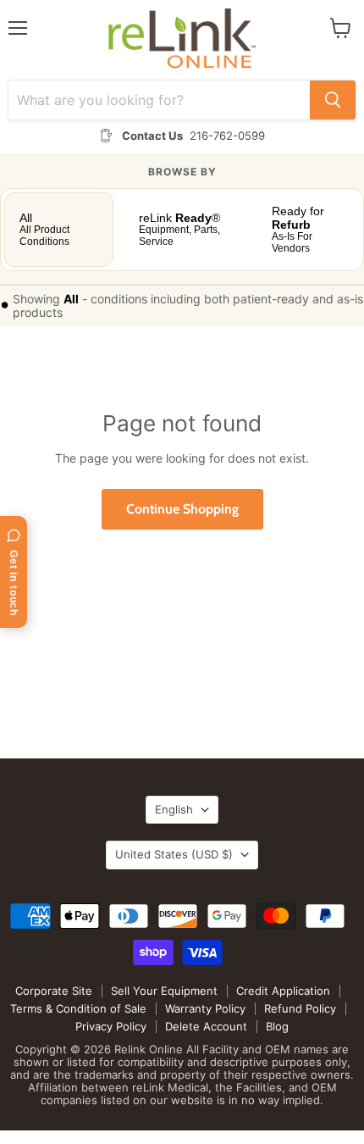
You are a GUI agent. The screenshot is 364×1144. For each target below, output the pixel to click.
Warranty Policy (205, 1008)
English (174, 809)
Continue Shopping (182, 509)
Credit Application (283, 990)
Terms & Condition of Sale (78, 1008)
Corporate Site (53, 990)
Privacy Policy (110, 1026)
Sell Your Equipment (164, 990)
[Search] (333, 100)
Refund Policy (300, 1008)
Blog (277, 1026)
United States (174, 854)
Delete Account (206, 1026)
